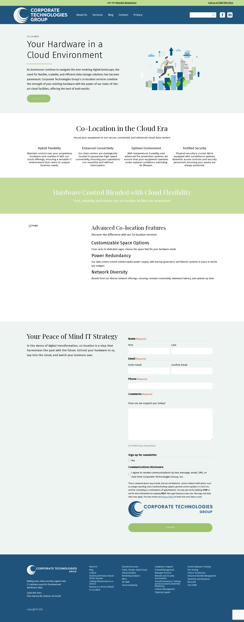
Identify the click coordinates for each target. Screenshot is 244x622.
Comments (140, 394)
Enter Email (135, 364)
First (130, 344)
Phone (137, 378)
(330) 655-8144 (34, 593)
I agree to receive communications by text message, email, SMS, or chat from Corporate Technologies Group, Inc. (169, 474)
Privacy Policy (168, 497)
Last (173, 344)
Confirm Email (179, 364)
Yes (133, 460)
